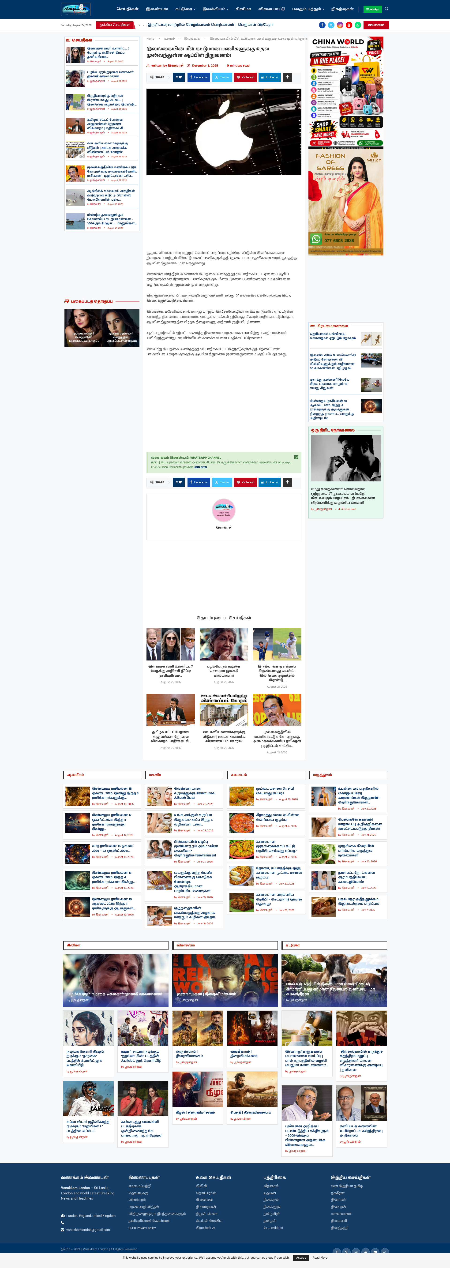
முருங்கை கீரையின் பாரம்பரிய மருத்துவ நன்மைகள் (356, 851)
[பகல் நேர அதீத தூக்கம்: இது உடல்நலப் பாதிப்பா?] (323, 907)
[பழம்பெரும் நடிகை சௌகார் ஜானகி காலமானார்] (75, 78)
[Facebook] (322, 25)
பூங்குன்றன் (97, 81)
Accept (301, 1257)
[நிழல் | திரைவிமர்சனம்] (197, 1089)
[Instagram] (340, 25)
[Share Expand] (287, 77)
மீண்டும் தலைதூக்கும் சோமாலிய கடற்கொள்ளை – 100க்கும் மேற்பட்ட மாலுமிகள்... (112, 219)
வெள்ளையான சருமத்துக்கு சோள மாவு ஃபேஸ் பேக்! (194, 793)
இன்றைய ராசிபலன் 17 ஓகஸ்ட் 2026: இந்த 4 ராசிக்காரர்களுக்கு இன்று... (111, 822)
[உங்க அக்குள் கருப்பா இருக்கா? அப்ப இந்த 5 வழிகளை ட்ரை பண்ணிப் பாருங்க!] (159, 823)
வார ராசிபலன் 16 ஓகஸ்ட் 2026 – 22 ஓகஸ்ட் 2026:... (113, 848)
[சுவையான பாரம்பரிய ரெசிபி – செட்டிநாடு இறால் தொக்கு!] (241, 902)
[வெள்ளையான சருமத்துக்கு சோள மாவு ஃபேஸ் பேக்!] (159, 796)
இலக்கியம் (213, 9)
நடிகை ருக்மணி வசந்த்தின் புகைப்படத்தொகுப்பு (84, 337)
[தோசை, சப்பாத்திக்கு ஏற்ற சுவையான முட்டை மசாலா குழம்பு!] (241, 876)
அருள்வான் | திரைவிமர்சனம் (189, 1054)
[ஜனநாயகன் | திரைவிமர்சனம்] (225, 980)
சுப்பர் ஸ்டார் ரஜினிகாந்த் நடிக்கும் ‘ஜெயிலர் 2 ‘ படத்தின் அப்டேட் (88, 1126)
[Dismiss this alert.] (296, 457)
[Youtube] (349, 25)
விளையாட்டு (271, 9)
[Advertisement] (101, 265)
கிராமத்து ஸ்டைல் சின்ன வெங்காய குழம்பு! (277, 817)
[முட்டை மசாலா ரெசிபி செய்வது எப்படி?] (241, 796)
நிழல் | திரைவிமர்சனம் (195, 1112)
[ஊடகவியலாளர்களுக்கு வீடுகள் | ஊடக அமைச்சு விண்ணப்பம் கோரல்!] (75, 150)
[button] (139, 25)
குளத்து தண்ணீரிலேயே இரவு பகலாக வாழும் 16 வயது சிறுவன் (329, 384)
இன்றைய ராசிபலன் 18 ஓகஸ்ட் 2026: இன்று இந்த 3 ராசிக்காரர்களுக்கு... (115, 793)
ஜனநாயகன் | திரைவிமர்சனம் (206, 994)
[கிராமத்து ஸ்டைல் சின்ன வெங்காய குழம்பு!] (241, 823)
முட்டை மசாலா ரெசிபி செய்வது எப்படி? (275, 791)
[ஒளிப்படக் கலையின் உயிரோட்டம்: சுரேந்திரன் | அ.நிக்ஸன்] (361, 1103)
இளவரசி (95, 61)
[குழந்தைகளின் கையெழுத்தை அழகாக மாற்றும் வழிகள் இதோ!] (159, 916)
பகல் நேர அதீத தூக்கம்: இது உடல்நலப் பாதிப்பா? (358, 901)
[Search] (386, 9)
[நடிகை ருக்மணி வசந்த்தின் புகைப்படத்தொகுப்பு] (83, 328)
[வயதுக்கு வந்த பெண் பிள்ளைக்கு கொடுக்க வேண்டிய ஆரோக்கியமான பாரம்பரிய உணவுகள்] (159, 880)
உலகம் (169, 39)
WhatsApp (372, 9)
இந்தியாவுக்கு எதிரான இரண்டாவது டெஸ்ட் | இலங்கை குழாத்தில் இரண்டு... (112, 100)
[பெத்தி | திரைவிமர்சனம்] (252, 1089)
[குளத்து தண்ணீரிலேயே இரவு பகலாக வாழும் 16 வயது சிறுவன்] (371, 385)
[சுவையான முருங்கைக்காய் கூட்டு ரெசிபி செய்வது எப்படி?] (241, 849)
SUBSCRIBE (377, 25)
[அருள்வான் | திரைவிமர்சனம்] (197, 1028)
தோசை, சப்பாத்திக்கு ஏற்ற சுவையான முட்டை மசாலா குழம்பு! (279, 873)
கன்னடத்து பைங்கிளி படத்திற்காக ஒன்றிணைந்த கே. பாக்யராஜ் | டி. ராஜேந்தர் (141, 1129)
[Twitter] (331, 25)
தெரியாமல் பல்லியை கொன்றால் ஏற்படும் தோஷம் (333, 336)
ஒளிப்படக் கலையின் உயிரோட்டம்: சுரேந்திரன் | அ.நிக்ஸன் (361, 1131)
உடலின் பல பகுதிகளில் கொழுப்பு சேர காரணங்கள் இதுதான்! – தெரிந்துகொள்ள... (359, 795)
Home (150, 39)
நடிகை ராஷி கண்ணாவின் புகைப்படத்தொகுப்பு (122, 337)
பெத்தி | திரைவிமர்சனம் (250, 1112)
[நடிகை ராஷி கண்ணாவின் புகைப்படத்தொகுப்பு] (120, 328)
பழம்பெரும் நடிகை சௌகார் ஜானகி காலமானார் (110, 74)
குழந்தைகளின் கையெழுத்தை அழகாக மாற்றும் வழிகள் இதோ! (194, 913)
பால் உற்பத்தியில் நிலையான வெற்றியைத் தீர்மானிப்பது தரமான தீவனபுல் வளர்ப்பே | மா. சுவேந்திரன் (331, 989)
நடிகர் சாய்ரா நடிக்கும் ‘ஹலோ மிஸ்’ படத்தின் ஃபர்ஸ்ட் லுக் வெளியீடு (141, 1056)
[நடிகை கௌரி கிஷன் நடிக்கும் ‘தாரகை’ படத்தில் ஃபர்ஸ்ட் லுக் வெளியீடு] (88, 1028)
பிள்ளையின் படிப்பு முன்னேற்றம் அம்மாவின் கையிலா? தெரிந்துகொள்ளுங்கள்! (196, 849)
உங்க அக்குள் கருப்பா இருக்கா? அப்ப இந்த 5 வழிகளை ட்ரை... (193, 820)
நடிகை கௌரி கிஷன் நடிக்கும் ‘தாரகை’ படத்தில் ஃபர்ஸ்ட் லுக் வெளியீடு (85, 1058)
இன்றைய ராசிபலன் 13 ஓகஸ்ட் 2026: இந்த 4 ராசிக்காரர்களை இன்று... (113, 877)
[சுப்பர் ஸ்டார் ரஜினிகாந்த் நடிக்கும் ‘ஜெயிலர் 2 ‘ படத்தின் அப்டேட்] (88, 1098)
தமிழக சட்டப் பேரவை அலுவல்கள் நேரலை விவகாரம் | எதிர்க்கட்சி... (106, 124)
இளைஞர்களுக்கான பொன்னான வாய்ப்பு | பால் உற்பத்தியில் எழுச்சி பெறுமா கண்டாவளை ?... (306, 1058)
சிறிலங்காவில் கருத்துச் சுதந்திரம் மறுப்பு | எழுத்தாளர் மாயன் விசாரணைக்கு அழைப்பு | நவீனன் (361, 1060)
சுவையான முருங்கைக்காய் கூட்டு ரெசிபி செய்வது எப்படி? (276, 846)
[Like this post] (180, 77)
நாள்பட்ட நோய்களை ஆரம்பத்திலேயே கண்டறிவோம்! (356, 877)
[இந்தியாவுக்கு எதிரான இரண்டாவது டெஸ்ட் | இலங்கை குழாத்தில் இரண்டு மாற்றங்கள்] (75, 102)
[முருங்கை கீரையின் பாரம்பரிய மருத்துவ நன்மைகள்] (323, 853)
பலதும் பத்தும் (306, 9)
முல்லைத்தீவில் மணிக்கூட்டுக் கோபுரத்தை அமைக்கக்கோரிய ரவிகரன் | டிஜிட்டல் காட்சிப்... (112, 171)
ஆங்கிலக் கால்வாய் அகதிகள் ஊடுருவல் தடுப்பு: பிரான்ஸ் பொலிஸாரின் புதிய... (111, 195)
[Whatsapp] (358, 25)
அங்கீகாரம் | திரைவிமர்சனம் (244, 1054)
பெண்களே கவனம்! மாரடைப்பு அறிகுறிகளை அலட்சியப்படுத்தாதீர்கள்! (360, 824)
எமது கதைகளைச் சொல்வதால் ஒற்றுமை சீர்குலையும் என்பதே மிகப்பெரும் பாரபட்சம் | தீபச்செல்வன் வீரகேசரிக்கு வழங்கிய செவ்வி (343, 496)
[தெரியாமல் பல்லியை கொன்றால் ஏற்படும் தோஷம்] (371, 339)
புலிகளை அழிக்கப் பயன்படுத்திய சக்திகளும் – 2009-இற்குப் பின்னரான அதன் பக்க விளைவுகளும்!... (307, 1135)
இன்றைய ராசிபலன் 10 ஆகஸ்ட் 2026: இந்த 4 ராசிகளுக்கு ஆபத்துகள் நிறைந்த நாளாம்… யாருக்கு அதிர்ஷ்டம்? (332, 409)
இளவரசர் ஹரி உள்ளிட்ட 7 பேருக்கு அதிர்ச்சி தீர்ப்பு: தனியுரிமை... (108, 52)
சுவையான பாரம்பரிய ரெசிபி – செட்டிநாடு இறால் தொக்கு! (279, 899)
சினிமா (243, 9)
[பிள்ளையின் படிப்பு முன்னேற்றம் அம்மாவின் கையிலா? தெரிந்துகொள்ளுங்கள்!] (159, 849)
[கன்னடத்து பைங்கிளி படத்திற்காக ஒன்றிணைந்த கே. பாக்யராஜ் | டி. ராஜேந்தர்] (143, 1098)
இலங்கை (192, 39)
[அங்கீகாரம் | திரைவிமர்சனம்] (252, 1028)
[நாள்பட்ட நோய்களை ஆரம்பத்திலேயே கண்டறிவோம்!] (323, 880)
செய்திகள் (127, 9)
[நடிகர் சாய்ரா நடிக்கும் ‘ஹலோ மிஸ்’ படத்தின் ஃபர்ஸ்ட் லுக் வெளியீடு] (143, 1028)
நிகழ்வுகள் (342, 9)
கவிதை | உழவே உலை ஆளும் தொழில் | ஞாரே (193, 25)
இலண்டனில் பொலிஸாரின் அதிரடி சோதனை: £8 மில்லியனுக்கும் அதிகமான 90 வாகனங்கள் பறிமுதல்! (333, 362)
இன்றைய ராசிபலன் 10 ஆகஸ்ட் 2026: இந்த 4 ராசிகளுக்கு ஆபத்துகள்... (113, 904)
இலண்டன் (157, 9)
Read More (320, 1257)
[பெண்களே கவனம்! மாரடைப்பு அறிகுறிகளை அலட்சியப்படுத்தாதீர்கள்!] (323, 827)
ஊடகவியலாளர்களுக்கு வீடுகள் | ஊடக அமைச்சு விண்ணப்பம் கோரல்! (107, 147)
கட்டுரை (183, 9)
